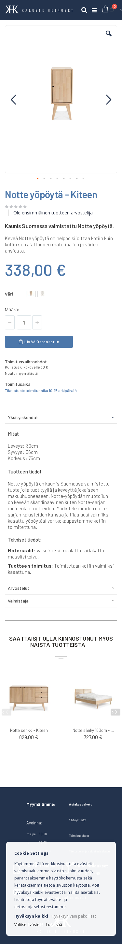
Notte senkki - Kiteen (29, 730)
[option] (31, 294)
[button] (109, 38)
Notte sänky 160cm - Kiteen (93, 730)
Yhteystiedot (78, 820)
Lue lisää (54, 924)
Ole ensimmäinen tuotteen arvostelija (53, 213)
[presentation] (115, 712)
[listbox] (37, 295)
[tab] (61, 417)
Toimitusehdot (79, 835)
